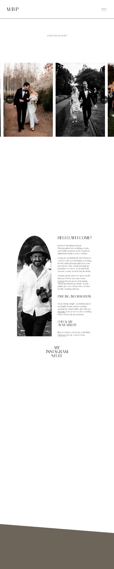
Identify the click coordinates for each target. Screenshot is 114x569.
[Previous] (10, 100)
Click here (62, 335)
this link (61, 312)
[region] (57, 101)
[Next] (104, 100)
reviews (61, 281)
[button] (44, 365)
